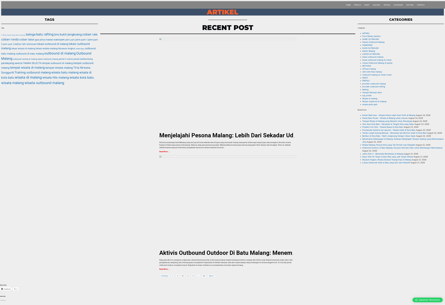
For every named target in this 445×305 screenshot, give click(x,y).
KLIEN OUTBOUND (370, 48)
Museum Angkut (66, 48)
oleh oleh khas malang (372, 72)
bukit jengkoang (71, 34)
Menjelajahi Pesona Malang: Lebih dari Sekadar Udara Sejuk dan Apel (251, 135)
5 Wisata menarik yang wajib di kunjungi (13, 35)
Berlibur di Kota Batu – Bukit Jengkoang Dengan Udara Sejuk (389, 136)
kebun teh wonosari (26, 44)
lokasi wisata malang (47, 48)
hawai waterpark (55, 39)
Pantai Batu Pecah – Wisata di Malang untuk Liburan (385, 118)
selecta (18, 63)
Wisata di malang (369, 98)
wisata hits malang (55, 77)
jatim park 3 (8, 44)
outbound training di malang (25, 59)
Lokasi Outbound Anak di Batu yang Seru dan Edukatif (386, 162)
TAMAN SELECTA (32, 63)
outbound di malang (60, 53)
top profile (367, 95)
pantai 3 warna (66, 59)
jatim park (70, 39)
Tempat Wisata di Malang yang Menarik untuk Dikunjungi (387, 121)
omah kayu (80, 49)
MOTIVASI (366, 66)
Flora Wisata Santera (371, 36)
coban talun (26, 39)
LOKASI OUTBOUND (371, 54)
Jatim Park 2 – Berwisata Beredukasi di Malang (382, 154)
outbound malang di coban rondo (377, 75)
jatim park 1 (81, 39)
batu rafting (45, 34)
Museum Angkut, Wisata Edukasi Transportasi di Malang (387, 160)
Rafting (365, 89)
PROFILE (357, 5)
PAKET (367, 5)
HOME (348, 5)
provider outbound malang (374, 84)
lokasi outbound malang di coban (377, 60)
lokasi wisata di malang (23, 48)
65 (204, 276)
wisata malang (12, 83)
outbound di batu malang (30, 53)
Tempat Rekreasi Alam (372, 92)
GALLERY (376, 5)
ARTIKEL (387, 5)
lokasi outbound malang (372, 57)
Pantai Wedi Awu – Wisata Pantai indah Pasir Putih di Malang (388, 115)
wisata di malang (28, 77)
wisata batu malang (65, 72)
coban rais (90, 34)
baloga (31, 34)
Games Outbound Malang (373, 42)
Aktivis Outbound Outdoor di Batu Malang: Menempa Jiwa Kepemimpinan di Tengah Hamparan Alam (292, 252)
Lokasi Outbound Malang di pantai (377, 63)
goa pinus (40, 39)
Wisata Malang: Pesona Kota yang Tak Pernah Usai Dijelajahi (388, 145)
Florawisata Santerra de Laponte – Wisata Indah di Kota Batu (388, 130)
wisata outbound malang (44, 83)
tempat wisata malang (59, 67)
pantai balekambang (83, 59)
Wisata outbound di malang (374, 101)
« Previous (164, 276)
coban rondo (10, 39)
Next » (211, 276)
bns (56, 34)
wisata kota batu (81, 77)
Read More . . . (164, 151)
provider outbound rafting (373, 86)
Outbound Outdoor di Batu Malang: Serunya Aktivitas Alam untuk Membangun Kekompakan (402, 148)
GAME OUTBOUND (370, 39)
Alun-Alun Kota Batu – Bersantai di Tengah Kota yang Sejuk (388, 124)
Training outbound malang (33, 72)
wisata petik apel (369, 104)
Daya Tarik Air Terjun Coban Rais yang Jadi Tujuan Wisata (387, 157)
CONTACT (421, 5)
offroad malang (369, 69)
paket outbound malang (48, 59)
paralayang (7, 63)
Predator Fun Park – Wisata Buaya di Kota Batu (382, 127)
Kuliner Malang (368, 51)
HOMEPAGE (367, 45)
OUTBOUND (398, 5)
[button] (428, 300)
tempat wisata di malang (27, 67)
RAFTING (409, 5)
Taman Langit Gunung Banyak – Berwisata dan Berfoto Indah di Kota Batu (394, 133)
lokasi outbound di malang (52, 43)
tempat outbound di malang (57, 63)
